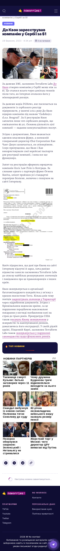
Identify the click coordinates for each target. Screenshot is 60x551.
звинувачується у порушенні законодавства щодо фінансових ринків (26, 334)
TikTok (5, 509)
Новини (8, 24)
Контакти (36, 497)
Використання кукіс (42, 509)
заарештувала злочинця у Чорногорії (34, 299)
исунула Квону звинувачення (29, 319)
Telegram (6, 523)
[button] (4, 11)
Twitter (5, 518)
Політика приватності (42, 513)
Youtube (6, 513)
